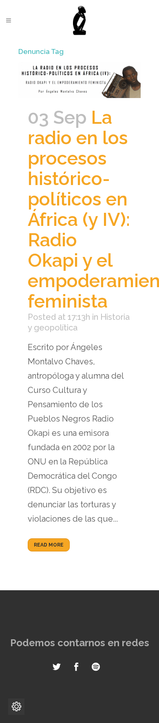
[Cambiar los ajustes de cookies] (16, 706)
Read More (49, 545)
